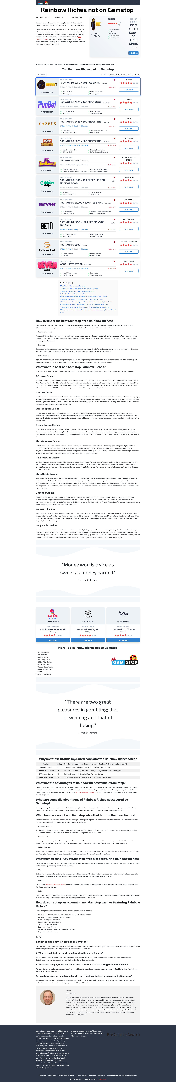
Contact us (52, 1075)
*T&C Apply (133, 47)
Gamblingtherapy (130, 1075)
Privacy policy (81, 1075)
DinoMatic (102, 1079)
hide (70, 283)
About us (42, 1075)
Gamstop (92, 1075)
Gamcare (101, 1075)
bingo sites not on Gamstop (56, 884)
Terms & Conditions (66, 1075)
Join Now (133, 53)
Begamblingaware (114, 1075)
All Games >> (112, 87)
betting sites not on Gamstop (86, 792)
